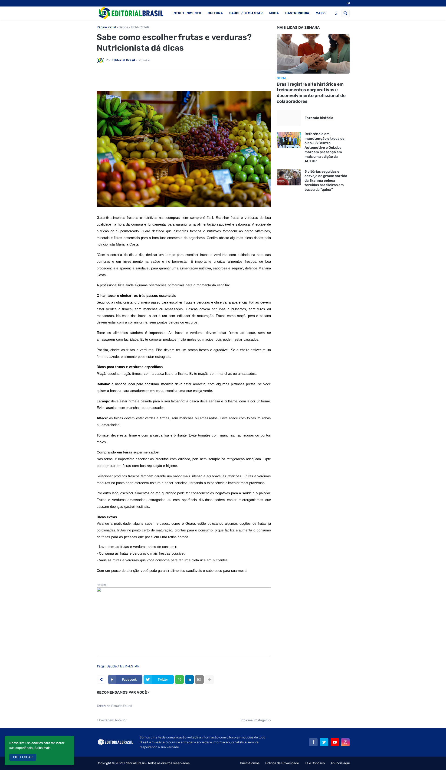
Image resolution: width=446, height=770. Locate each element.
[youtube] (335, 742)
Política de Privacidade (282, 763)
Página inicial (106, 27)
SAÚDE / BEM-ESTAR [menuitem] (246, 13)
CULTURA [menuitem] (215, 13)
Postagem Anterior (113, 720)
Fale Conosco (315, 763)
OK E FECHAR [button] (23, 757)
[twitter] (324, 742)
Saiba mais (42, 748)
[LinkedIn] (189, 679)
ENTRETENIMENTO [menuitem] (186, 13)
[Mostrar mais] (209, 679)
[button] (336, 13)
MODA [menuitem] (274, 13)
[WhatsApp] (179, 679)
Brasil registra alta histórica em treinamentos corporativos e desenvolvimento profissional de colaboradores (311, 92)
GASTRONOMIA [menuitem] (297, 13)
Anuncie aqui (340, 763)
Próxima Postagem (254, 720)
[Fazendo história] (289, 118)
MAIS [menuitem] (320, 13)
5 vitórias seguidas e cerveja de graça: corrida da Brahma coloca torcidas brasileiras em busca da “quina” (326, 180)
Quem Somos (249, 763)
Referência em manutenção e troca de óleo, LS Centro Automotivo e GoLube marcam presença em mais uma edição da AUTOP (324, 147)
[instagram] (348, 3)
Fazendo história (319, 118)
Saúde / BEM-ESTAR (134, 27)
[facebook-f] (313, 742)
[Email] (199, 679)
